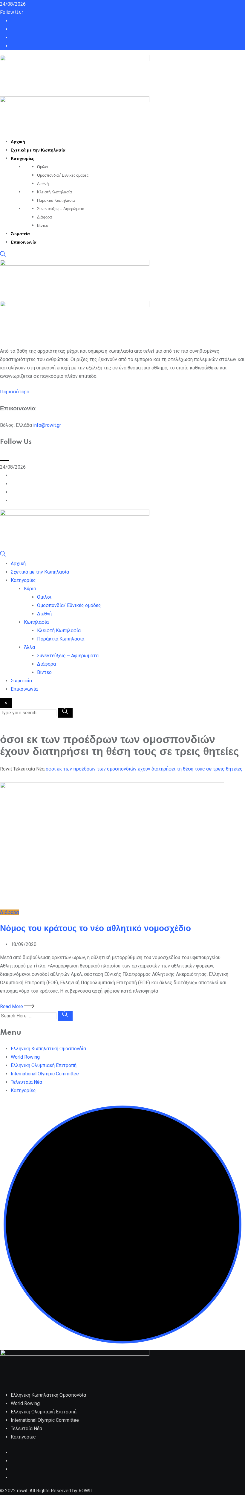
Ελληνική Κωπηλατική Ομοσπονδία (48, 1048)
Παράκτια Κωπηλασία (56, 200)
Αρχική (18, 142)
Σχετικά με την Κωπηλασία (38, 150)
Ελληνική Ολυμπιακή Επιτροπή (43, 1065)
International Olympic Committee (45, 1074)
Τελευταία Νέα (26, 1082)
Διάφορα (44, 217)
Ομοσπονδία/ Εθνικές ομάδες (62, 175)
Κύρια (30, 588)
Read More (12, 1006)
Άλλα (29, 647)
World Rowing (25, 1057)
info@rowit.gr (47, 425)
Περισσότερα (14, 392)
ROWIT (86, 1491)
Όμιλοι (42, 167)
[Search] (3, 255)
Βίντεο (42, 226)
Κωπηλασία (36, 622)
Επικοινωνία (23, 242)
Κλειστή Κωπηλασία (54, 192)
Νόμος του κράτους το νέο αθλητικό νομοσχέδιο (95, 928)
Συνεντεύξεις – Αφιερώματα (61, 209)
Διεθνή (43, 184)
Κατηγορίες (22, 158)
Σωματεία (20, 234)
